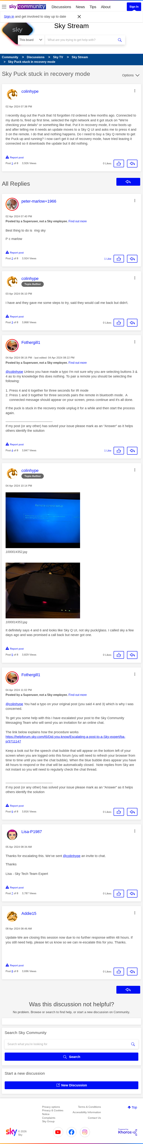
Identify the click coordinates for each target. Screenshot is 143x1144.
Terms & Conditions (89, 1106)
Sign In (134, 6)
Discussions (61, 7)
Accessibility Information (87, 1112)
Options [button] (128, 75)
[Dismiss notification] (79, 17)
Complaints (48, 1117)
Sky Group (48, 1121)
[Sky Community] (27, 6)
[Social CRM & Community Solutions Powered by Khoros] (127, 1132)
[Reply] (132, 163)
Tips (93, 7)
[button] (134, 90)
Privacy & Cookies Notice (52, 1112)
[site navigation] (4, 7)
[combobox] (81, 40)
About (106, 7)
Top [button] (134, 1107)
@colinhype (14, 372)
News (80, 7)
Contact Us (94, 1117)
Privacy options (51, 1106)
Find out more (78, 221)
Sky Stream (71, 26)
